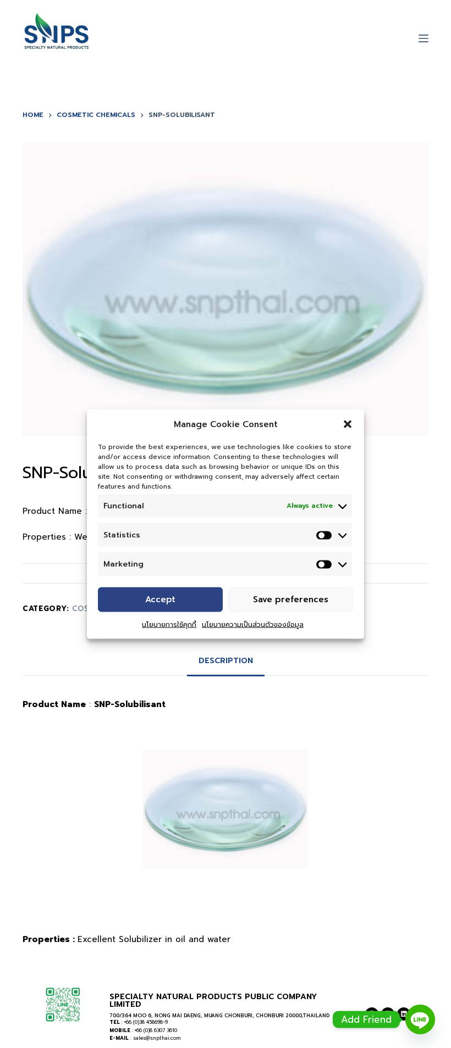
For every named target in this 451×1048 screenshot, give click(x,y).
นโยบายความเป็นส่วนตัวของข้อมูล (253, 624)
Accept (160, 599)
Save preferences (290, 599)
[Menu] (423, 38)
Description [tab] (226, 660)
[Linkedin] (403, 1014)
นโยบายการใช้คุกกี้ (169, 624)
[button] (347, 423)
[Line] (420, 1019)
